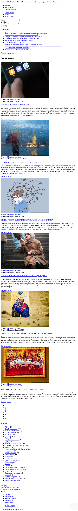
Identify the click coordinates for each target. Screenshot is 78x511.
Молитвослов (9, 7)
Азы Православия (11, 429)
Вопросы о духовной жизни (14, 445)
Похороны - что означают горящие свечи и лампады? (23, 37)
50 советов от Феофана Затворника (17, 49)
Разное (7, 464)
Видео (7, 14)
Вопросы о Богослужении (14, 443)
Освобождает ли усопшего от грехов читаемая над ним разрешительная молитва (33, 46)
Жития (7, 447)
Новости (8, 456)
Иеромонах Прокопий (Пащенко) (16, 449)
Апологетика (9, 434)
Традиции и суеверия (12, 480)
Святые (7, 466)
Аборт (7, 427)
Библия (7, 5)
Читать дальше (6, 119)
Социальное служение (12, 473)
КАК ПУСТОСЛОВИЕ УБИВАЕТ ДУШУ (15, 104)
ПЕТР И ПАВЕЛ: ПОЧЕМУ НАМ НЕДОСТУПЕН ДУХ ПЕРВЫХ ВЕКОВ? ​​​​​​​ (28, 333)
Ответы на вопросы (12, 460)
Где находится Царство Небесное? (17, 48)
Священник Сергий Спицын (15, 469)
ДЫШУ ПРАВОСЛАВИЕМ (11, 2)
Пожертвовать (6, 489)
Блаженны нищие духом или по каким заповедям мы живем (26, 33)
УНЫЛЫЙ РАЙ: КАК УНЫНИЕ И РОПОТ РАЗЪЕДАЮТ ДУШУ (24, 276)
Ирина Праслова (10, 453)
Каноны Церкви (10, 9)
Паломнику (9, 462)
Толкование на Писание (13, 478)
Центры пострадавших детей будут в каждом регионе (23, 44)
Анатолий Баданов (7, 99)
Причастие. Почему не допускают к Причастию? (22, 38)
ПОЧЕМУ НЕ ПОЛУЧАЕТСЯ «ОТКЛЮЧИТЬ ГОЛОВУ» (21, 162)
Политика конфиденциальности (12, 509)
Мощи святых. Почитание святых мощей (19, 40)
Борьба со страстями (12, 440)
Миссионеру (9, 13)
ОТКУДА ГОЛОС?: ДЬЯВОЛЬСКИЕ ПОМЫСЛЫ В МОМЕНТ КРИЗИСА (27, 220)
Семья (7, 471)
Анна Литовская (10, 432)
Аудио (7, 438)
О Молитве (9, 458)
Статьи (7, 475)
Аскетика (18, 99)
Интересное (9, 451)
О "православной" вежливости (15, 42)
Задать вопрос (10, 16)
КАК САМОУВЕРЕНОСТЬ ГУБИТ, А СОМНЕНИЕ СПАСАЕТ (23, 389)
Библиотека (9, 11)
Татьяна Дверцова (11, 477)
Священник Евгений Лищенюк (16, 467)
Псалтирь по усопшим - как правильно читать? (21, 35)
